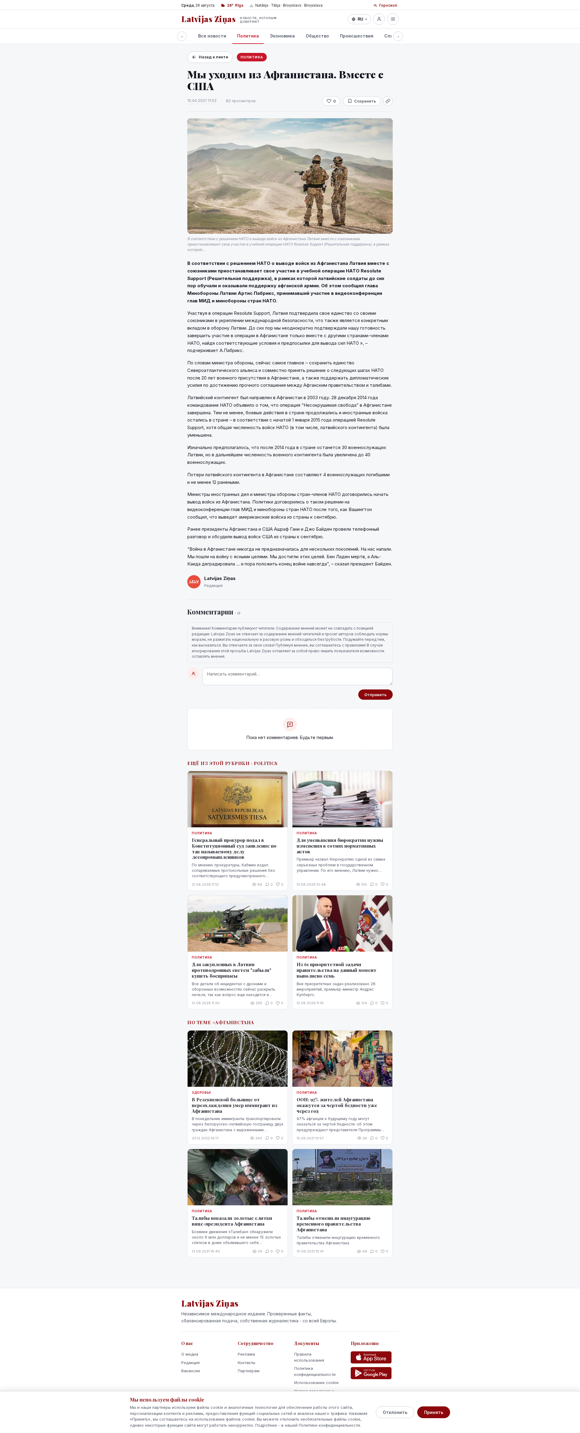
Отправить (375, 694)
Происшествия (356, 35)
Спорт (391, 35)
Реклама (246, 1354)
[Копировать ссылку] (388, 101)
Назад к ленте (213, 56)
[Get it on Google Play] (371, 1373)
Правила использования (309, 1357)
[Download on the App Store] (371, 1357)
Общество (317, 35)
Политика (248, 35)
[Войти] (379, 19)
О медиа (189, 1354)
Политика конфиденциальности (315, 1371)
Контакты (246, 1362)
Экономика (282, 35)
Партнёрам (248, 1370)
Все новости (212, 35)
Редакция (190, 1362)
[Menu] (393, 19)
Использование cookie (316, 1382)
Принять (433, 1412)
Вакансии (190, 1370)
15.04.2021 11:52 (202, 100)
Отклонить (395, 1412)
